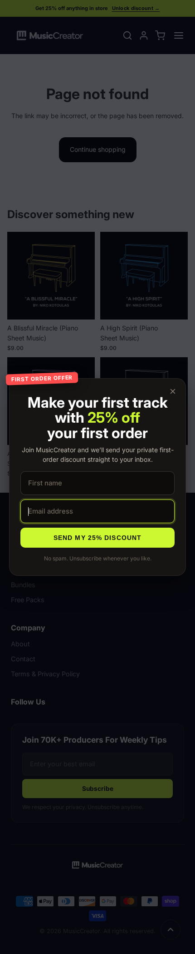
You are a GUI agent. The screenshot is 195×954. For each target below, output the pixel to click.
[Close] (173, 391)
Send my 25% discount (97, 537)
